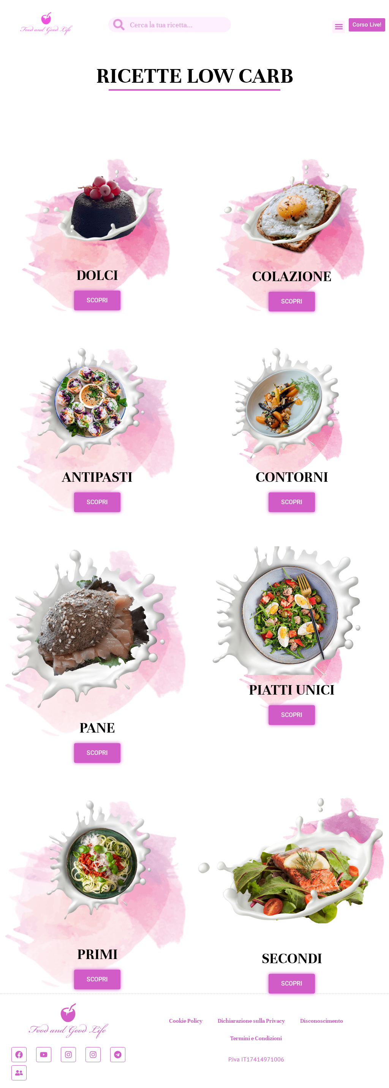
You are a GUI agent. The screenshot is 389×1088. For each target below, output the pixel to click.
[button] (338, 26)
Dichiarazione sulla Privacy (251, 1020)
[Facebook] (19, 1054)
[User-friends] (19, 1072)
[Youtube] (43, 1054)
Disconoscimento (321, 1020)
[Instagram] (68, 1054)
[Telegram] (117, 1054)
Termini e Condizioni (256, 1038)
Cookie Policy (185, 1020)
